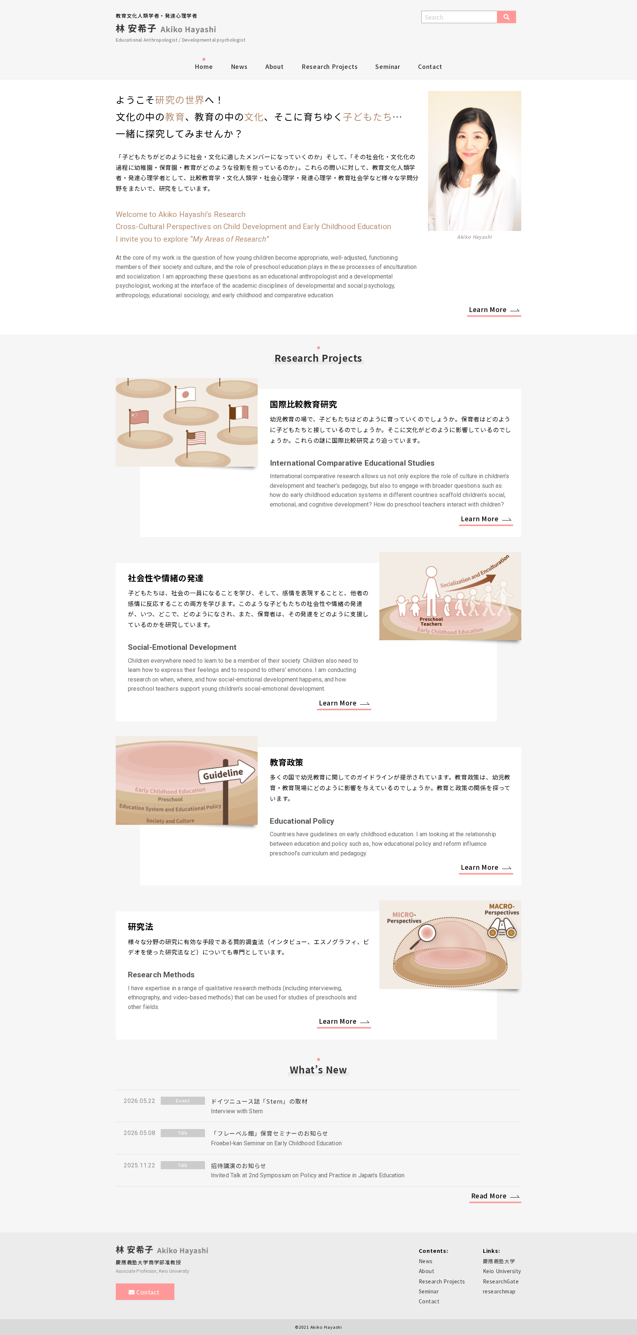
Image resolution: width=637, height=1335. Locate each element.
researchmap (499, 1291)
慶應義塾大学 (499, 1261)
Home (204, 66)
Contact (430, 66)
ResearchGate (501, 1281)
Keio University (502, 1271)
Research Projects (330, 66)
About (274, 66)
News (239, 66)
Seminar (387, 66)
